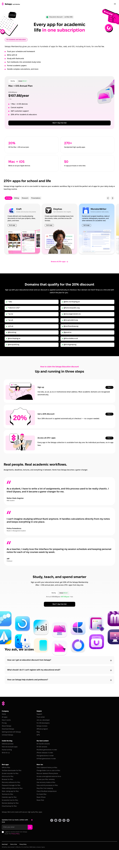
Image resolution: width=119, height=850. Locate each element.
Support (39, 714)
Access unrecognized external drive (49, 776)
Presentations (35, 198)
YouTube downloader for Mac (11, 770)
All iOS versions (42, 747)
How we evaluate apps (9, 747)
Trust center (41, 717)
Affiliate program (42, 729)
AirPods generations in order (46, 758)
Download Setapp (8, 729)
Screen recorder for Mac (10, 773)
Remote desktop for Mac (10, 803)
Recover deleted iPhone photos (47, 773)
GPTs (38, 735)
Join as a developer (43, 720)
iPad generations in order (45, 755)
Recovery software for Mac (11, 782)
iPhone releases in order (45, 752)
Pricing (4, 723)
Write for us (6, 752)
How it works (6, 720)
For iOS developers (43, 723)
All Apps (8, 198)
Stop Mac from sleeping (45, 788)
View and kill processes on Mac (47, 785)
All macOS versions (43, 744)
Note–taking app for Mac (10, 791)
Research (25, 198)
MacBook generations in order (47, 749)
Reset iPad (40, 800)
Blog (38, 732)
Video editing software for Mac (12, 788)
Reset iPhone (41, 797)
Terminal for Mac (7, 794)
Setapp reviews (42, 726)
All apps (4, 717)
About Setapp (6, 726)
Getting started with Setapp (11, 732)
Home (4, 714)
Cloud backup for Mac (9, 806)
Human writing (7, 749)
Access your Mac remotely (46, 779)
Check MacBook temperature (47, 791)
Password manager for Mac (11, 785)
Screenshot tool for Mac (10, 800)
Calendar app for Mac (9, 797)
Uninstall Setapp (7, 735)
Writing (16, 198)
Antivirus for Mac (7, 776)
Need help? (5, 844)
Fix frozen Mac (41, 794)
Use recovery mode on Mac (46, 782)
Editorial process (7, 744)
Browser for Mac (7, 779)
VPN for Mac (6, 767)
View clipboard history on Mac (47, 767)
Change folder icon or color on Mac (48, 770)
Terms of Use (13, 844)
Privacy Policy (15, 833)
